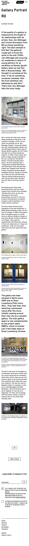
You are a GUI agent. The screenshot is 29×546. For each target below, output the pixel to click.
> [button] (21, 421)
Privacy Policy (6, 535)
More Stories (14, 459)
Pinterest (4, 529)
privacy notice (20, 497)
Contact (4, 525)
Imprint (4, 533)
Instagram (5, 527)
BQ (14, 448)
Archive (4, 523)
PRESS (3, 521)
